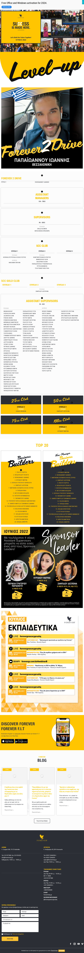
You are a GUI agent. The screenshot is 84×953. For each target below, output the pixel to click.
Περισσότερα (9, 810)
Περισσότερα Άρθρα (42, 821)
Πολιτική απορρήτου (18, 934)
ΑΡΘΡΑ (7, 769)
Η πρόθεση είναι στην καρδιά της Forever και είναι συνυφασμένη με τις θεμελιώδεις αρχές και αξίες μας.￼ (14, 791)
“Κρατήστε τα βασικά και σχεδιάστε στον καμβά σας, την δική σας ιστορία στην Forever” (69, 789)
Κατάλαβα (61, 950)
